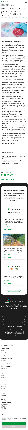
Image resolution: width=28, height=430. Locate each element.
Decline (14, 426)
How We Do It (4, 384)
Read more (7, 229)
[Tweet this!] (2, 175)
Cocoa (2, 375)
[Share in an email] (11, 175)
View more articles (14, 290)
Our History (3, 386)
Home (2, 4)
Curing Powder (4, 377)
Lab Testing (3, 352)
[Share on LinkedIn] (8, 175)
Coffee (2, 373)
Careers (2, 393)
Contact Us (3, 395)
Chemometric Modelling (6, 362)
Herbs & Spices (4, 368)
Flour (2, 372)
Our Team (3, 388)
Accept (14, 423)
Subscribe (23, 322)
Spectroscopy (4, 360)
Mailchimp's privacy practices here (14, 335)
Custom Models (4, 355)
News (2, 391)
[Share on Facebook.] (5, 175)
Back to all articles (7, 179)
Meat (2, 370)
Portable (2, 350)
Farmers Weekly (16, 41)
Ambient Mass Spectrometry (7, 363)
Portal (2, 353)
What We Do (3, 382)
